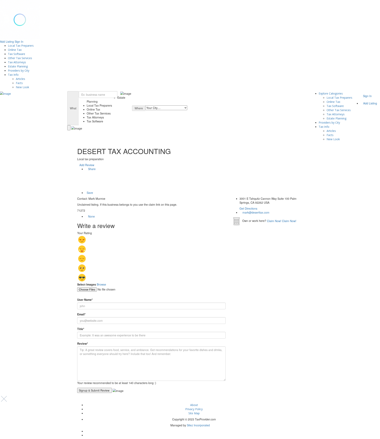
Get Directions (248, 208)
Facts (19, 83)
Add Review (86, 165)
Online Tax (15, 50)
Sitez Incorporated (198, 425)
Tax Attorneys (17, 62)
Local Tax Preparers (21, 45)
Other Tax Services (20, 58)
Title (80, 329)
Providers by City (18, 70)
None (91, 216)
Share (91, 169)
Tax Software (16, 54)
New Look (22, 87)
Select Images (86, 284)
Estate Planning (18, 66)
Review (82, 343)
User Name (85, 300)
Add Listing (7, 42)
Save (89, 193)
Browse (101, 284)
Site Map (194, 413)
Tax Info (13, 75)
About (194, 405)
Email (81, 314)
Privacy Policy (194, 409)
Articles (20, 79)
